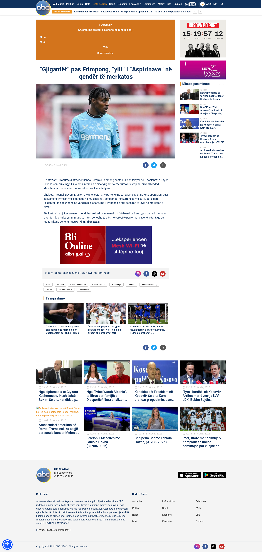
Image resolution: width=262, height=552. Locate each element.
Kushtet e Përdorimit (58, 530)
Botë (87, 4)
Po (44, 37)
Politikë (70, 4)
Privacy (41, 530)
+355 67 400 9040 (63, 476)
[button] (7, 544)
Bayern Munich (98, 284)
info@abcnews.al (63, 473)
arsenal (60, 284)
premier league (65, 289)
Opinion (178, 4)
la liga (49, 289)
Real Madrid (84, 289)
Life (169, 4)
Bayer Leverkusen (78, 284)
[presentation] (219, 84)
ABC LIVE (211, 4)
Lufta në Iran (100, 4)
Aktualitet (58, 4)
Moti (160, 4)
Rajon (80, 4)
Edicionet (149, 4)
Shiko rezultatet (105, 53)
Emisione (134, 4)
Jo (44, 42)
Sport (112, 4)
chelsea (131, 284)
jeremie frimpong (149, 284)
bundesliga (116, 284)
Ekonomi (122, 4)
